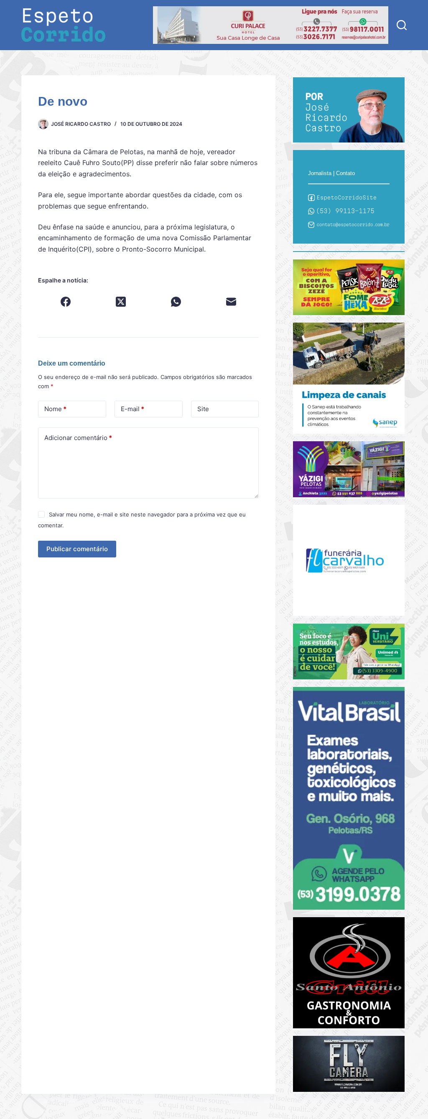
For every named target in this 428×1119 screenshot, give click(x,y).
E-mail (132, 409)
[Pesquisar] (402, 25)
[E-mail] (231, 301)
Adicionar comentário (78, 438)
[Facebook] (65, 301)
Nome (55, 409)
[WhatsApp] (176, 301)
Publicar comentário (77, 549)
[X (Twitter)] (120, 301)
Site (203, 409)
